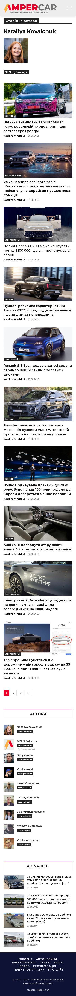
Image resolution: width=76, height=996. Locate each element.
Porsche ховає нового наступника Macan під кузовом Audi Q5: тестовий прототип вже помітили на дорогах (36, 429)
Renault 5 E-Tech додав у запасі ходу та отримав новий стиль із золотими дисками (38, 370)
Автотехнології (13, 175)
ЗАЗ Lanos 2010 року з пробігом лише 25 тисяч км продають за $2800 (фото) (49, 918)
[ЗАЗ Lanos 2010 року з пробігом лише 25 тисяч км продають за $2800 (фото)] (14, 920)
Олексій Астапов (28, 783)
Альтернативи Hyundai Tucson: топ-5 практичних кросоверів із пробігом (49, 937)
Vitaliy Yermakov (28, 840)
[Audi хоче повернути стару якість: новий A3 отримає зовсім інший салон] (38, 523)
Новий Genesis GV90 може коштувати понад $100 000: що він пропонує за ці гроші (37, 250)
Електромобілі (12, 239)
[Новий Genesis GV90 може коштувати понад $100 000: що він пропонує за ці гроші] (38, 224)
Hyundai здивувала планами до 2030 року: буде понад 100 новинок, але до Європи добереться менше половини (37, 489)
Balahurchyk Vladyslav (31, 811)
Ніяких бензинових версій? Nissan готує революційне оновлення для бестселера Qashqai (35, 126)
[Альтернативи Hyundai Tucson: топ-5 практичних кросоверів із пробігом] (14, 939)
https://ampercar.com (26, 749)
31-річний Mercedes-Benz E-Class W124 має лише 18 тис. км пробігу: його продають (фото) (49, 880)
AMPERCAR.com (27, 741)
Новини (9, 115)
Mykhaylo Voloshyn (29, 825)
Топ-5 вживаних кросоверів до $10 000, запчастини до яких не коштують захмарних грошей (48, 899)
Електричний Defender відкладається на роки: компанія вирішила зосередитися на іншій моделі (37, 604)
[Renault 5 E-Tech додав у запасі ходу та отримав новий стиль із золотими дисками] (38, 344)
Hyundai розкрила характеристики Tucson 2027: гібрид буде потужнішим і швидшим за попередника (37, 310)
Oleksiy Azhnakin (28, 797)
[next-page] (28, 693)
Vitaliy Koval (25, 769)
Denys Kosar (25, 755)
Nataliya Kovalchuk (14, 135)
